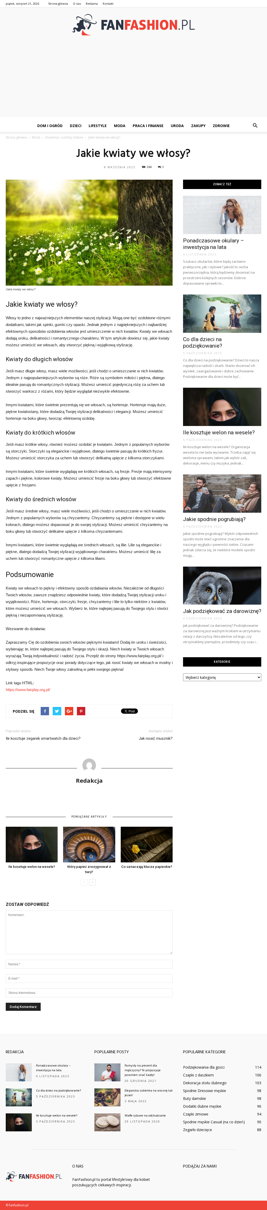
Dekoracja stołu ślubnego (205, 1082)
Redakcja (89, 780)
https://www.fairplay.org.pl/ (28, 689)
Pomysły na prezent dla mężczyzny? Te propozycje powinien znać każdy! (143, 1070)
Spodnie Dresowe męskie (204, 1090)
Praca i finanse (148, 125)
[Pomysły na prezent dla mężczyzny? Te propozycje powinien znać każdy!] (107, 1072)
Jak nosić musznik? (156, 738)
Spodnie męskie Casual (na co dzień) (214, 1121)
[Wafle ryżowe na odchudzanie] (107, 1122)
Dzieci (75, 125)
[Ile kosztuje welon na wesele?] (32, 844)
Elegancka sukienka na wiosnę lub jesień (149, 1093)
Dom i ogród (50, 125)
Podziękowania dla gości (203, 1067)
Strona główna (58, 3)
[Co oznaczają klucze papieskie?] (147, 844)
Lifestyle (98, 125)
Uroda (177, 125)
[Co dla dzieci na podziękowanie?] (222, 313)
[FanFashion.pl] (133, 24)
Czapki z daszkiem (198, 1075)
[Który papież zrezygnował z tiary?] (89, 844)
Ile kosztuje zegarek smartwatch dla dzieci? (43, 738)
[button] (255, 126)
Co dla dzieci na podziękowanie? (202, 342)
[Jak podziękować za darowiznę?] (222, 586)
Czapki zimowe (195, 1114)
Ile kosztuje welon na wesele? (31, 867)
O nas (77, 3)
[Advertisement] (133, 80)
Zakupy (198, 125)
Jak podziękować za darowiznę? (222, 611)
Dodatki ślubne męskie (202, 1106)
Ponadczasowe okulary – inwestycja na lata (213, 243)
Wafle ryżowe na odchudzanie (145, 1115)
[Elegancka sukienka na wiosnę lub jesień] (107, 1097)
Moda (119, 125)
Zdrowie (221, 125)
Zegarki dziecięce (197, 1129)
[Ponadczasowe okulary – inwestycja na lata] (222, 215)
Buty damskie (194, 1098)
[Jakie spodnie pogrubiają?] (222, 493)
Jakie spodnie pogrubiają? (214, 519)
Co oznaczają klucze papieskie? (146, 867)
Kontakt (108, 3)
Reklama (92, 3)
